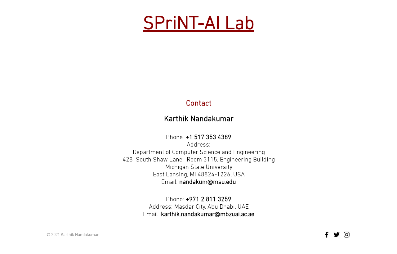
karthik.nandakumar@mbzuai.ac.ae (207, 214)
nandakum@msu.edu (207, 182)
